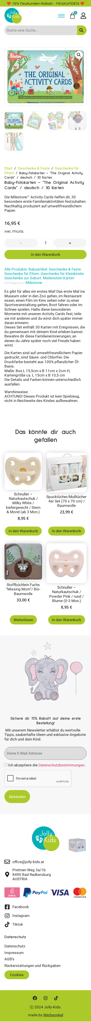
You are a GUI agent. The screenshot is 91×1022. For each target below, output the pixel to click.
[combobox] (40, 30)
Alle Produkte (15, 269)
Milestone (34, 282)
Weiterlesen (23, 620)
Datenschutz (14, 946)
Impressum (14, 952)
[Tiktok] (56, 998)
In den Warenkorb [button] (23, 531)
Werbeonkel (53, 1015)
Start (8, 168)
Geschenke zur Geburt (22, 278)
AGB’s (9, 959)
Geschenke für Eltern (21, 273)
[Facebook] (34, 998)
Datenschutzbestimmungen (61, 765)
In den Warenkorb (45, 254)
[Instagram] (45, 998)
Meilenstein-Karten (58, 278)
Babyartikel (37, 269)
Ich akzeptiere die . (46, 765)
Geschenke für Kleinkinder (62, 273)
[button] (79, 55)
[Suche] (82, 30)
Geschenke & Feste (34, 168)
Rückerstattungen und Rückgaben (32, 965)
